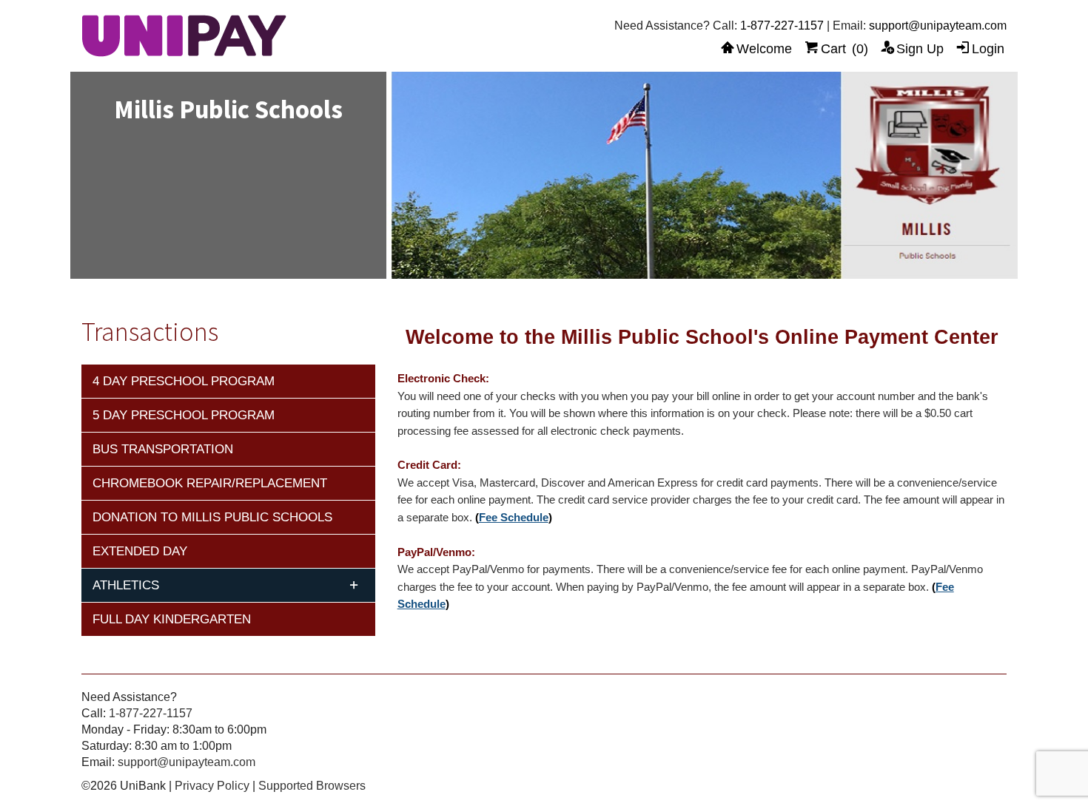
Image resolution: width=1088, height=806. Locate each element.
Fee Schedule (513, 518)
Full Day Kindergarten (172, 619)
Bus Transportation (163, 449)
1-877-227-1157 (782, 25)
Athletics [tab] (126, 585)
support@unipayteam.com (938, 25)
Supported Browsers (312, 785)
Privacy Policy (212, 785)
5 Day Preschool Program (184, 415)
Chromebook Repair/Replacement (210, 483)
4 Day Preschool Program (184, 381)
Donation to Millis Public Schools (212, 517)
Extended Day (140, 551)
